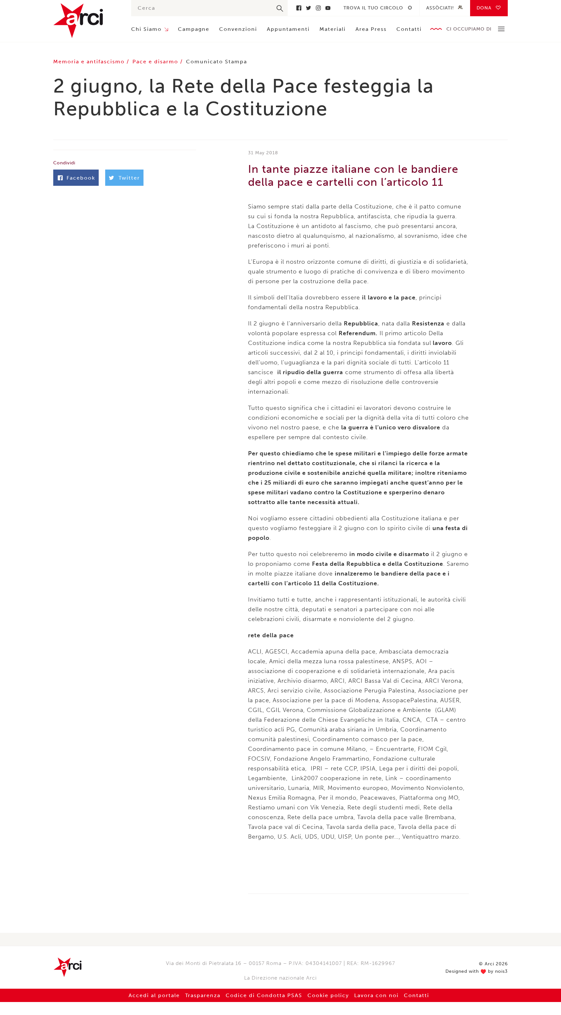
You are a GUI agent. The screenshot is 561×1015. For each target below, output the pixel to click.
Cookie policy (328, 995)
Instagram (318, 8)
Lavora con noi (376, 995)
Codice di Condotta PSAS (264, 995)
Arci (85, 20)
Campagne (193, 29)
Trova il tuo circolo (373, 8)
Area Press (371, 29)
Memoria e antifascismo (90, 61)
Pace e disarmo (156, 61)
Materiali (332, 29)
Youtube (328, 8)
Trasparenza (202, 995)
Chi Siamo (146, 29)
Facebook (299, 8)
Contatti (409, 29)
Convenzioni (238, 29)
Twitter (308, 8)
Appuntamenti (288, 29)
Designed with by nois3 (476, 971)
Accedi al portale (154, 995)
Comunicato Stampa (216, 61)
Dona (484, 8)
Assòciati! (440, 8)
